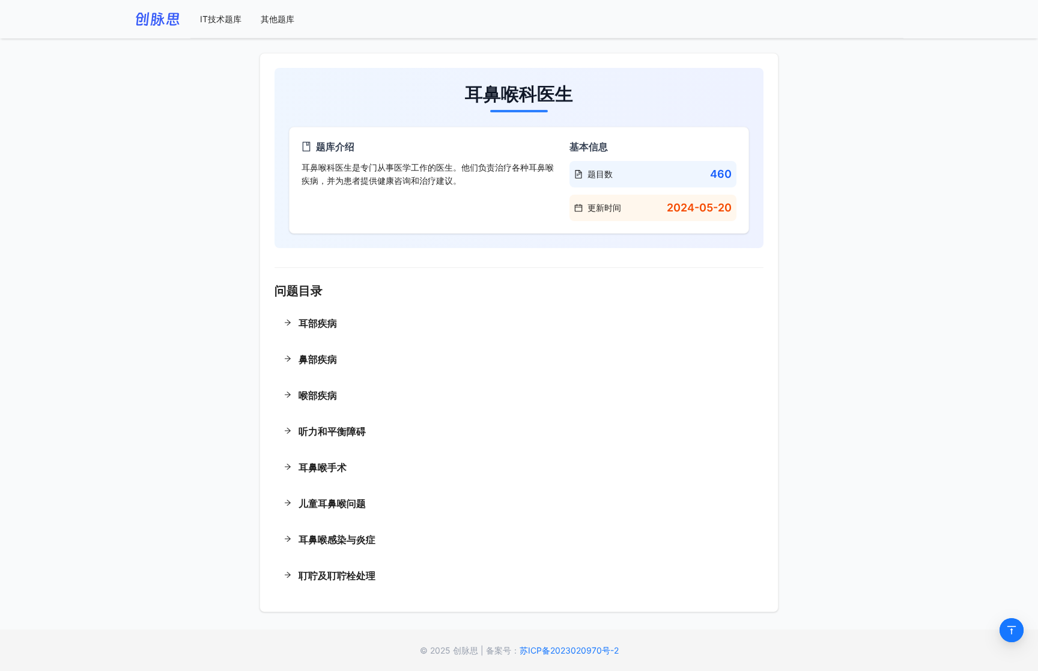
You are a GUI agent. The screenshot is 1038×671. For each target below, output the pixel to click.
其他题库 (277, 19)
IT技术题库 (220, 19)
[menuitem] (220, 19)
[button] (519, 324)
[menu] (546, 19)
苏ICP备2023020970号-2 (569, 650)
